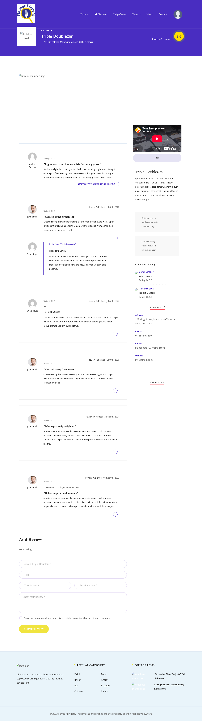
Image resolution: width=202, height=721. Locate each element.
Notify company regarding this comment (96, 184)
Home (83, 14)
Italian (77, 680)
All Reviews (101, 14)
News (150, 14)
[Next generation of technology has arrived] (142, 686)
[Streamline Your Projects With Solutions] (142, 676)
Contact (163, 14)
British (104, 680)
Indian (104, 691)
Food (103, 674)
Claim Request (157, 382)
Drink (77, 674)
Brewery (105, 685)
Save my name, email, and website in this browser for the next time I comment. (67, 618)
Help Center (119, 14)
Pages (135, 14)
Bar (76, 685)
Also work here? (157, 307)
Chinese (78, 691)
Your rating (25, 549)
